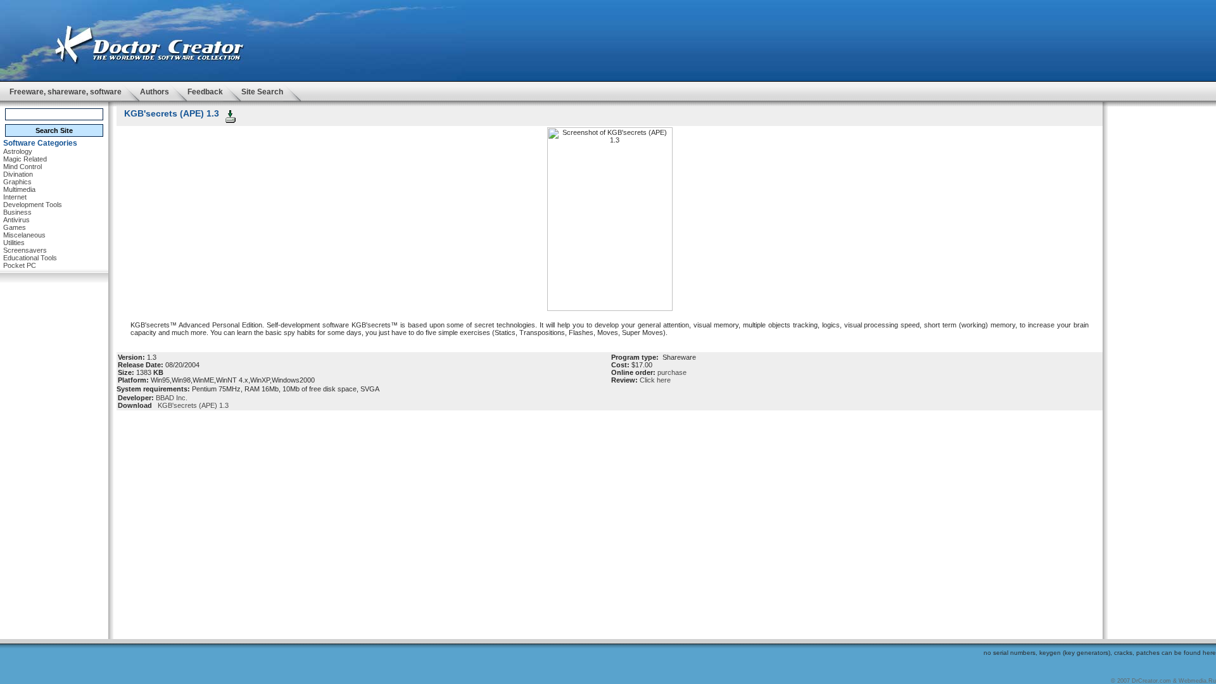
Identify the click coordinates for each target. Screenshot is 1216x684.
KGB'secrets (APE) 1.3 (191, 405)
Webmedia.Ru (1197, 681)
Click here (655, 380)
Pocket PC (19, 265)
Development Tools (32, 204)
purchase (672, 372)
